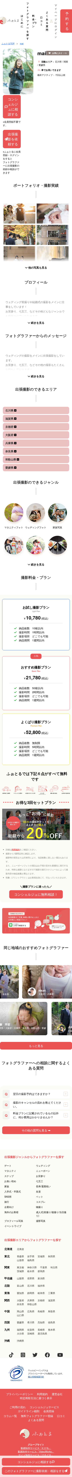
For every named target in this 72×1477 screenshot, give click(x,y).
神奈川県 (32, 1267)
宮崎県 (30, 1333)
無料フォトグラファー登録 (37, 1416)
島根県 (41, 1311)
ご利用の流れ (18, 1407)
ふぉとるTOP (8, 43)
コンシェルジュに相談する (13, 107)
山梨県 (20, 1278)
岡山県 (20, 1311)
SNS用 (7, 1196)
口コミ (41, 21)
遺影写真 (40, 1220)
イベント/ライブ (12, 1226)
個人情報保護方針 (36, 1376)
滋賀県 (9, 418)
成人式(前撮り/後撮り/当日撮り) (51, 1213)
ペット (39, 1196)
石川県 (9, 410)
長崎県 (41, 1329)
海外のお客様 (11, 1212)
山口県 (20, 1315)
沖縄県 (20, 1340)
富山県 (20, 1285)
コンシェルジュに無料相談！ (36, 894)
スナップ (9, 1176)
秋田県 (51, 1256)
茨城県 (20, 1271)
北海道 (20, 1249)
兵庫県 (9, 443)
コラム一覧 (10, 1416)
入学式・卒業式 (12, 1191)
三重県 (51, 1293)
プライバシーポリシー (19, 1394)
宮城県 (41, 1256)
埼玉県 (53, 1267)
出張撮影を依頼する (13, 139)
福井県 (41, 1285)
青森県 (20, 1256)
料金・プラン (34, 21)
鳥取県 (51, 1311)
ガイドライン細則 (28, 1411)
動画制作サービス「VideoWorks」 (36, 1451)
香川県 (30, 1322)
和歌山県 (11, 459)
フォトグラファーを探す (27, 21)
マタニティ (10, 1170)
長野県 (30, 1278)
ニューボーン (43, 1170)
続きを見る (37, 323)
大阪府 (9, 435)
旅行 (6, 1201)
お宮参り (40, 1176)
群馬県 (41, 1271)
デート (7, 1165)
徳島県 (51, 1322)
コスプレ (40, 1201)
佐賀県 (30, 1329)
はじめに (22, 21)
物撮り (39, 1207)
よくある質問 (47, 21)
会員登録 (48, 1411)
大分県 (20, 1333)
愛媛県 (9, 467)
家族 (6, 1186)
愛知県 (20, 1293)
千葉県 (43, 1267)
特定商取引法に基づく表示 (36, 1398)
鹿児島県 (42, 1333)
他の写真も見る (37, 267)
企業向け (9, 1207)
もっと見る (36, 1046)
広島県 (30, 1311)
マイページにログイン (56, 21)
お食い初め (10, 1181)
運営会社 (57, 1394)
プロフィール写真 (13, 1220)
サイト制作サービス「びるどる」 (36, 1455)
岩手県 (30, 1256)
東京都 (20, 1267)
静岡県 (30, 1293)
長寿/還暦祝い (43, 1186)
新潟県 (41, 1278)
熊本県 (51, 1329)
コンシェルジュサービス (44, 1407)
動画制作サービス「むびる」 (36, 1448)
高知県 (41, 1322)
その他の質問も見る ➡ (36, 1130)
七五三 (39, 1181)
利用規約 (16, 849)
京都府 (9, 427)
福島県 (30, 1260)
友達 (38, 1191)
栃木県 (30, 1271)
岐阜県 (41, 1293)
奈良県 (9, 451)
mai (21, 43)
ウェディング (43, 1165)
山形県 (20, 1260)
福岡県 (20, 1329)
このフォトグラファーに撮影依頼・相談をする (34, 1471)
